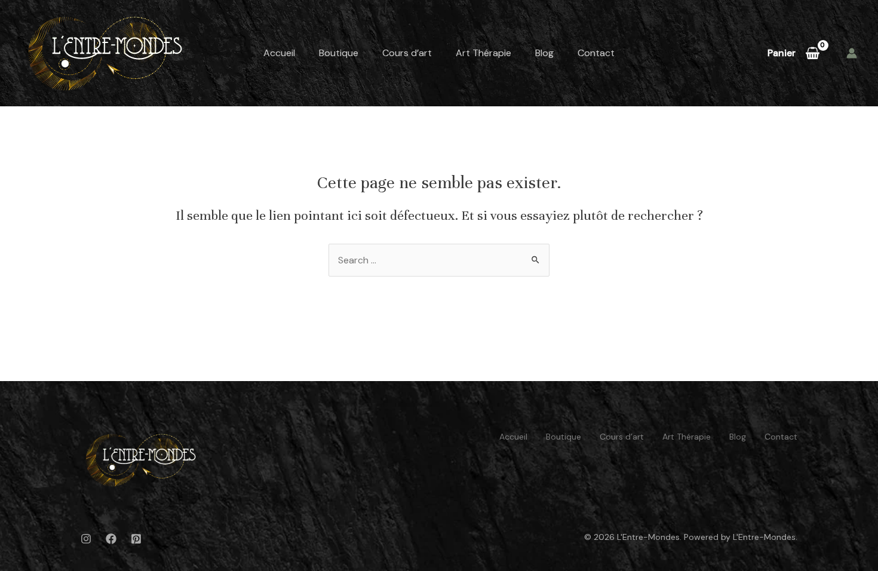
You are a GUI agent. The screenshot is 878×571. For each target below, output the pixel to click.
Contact (596, 53)
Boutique (338, 53)
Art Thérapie (483, 53)
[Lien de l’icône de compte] (851, 53)
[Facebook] (111, 538)
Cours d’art (407, 53)
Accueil (279, 53)
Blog (544, 53)
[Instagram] (86, 538)
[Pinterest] (136, 538)
